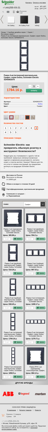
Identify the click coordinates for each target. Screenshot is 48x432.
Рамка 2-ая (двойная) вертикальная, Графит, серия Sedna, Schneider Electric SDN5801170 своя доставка (13, 267)
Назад (3, 32)
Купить (34, 91)
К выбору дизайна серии (17, 32)
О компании (11, 410)
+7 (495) (11, 8)
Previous (2, 19)
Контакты (29, 2)
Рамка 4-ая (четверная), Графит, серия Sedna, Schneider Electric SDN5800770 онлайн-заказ (35, 301)
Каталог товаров (25, 410)
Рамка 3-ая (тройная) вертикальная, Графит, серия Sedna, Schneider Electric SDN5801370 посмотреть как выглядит (13, 302)
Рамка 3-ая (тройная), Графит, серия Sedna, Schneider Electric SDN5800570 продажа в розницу (35, 267)
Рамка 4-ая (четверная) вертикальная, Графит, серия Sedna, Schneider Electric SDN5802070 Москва (13, 336)
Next (46, 19)
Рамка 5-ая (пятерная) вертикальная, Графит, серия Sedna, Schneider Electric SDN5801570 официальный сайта (13, 370)
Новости (38, 410)
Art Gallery (11, 25)
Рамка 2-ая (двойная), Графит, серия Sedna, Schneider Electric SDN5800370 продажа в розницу (35, 232)
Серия (30, 32)
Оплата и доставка (39, 2)
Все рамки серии (7, 34)
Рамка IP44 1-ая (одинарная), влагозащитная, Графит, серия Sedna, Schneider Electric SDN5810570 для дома (35, 371)
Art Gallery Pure (24, 25)
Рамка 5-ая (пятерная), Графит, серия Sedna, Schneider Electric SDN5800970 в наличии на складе (36, 336)
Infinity (37, 25)
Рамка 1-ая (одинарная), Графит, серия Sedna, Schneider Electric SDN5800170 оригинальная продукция (12, 232)
